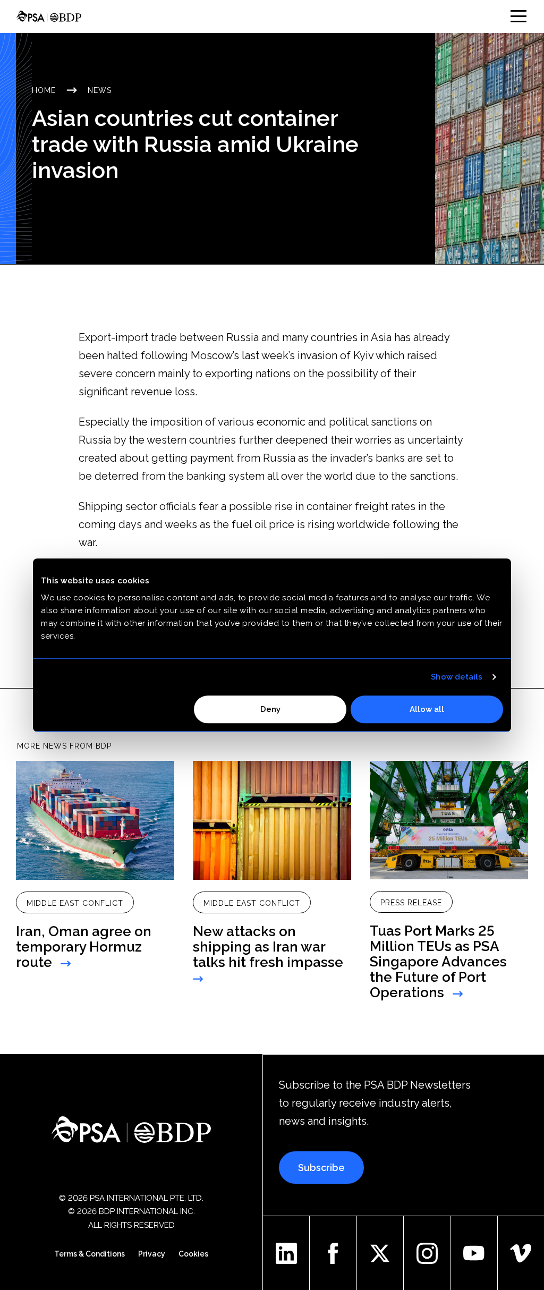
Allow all (427, 709)
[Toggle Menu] (518, 16)
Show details (456, 677)
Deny (270, 709)
